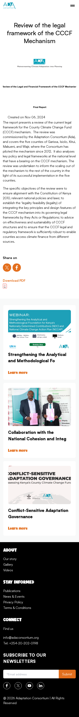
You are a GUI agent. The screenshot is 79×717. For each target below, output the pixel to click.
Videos (8, 570)
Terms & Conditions (17, 608)
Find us (8, 629)
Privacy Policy (13, 602)
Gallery (8, 564)
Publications (11, 591)
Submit (67, 674)
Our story (10, 559)
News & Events (14, 596)
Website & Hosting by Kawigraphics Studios (34, 710)
